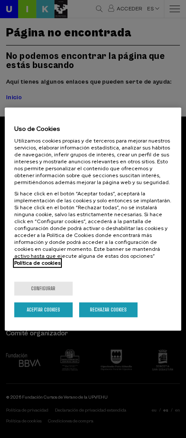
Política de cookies (37, 263)
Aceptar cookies (43, 309)
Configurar (43, 288)
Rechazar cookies (108, 309)
